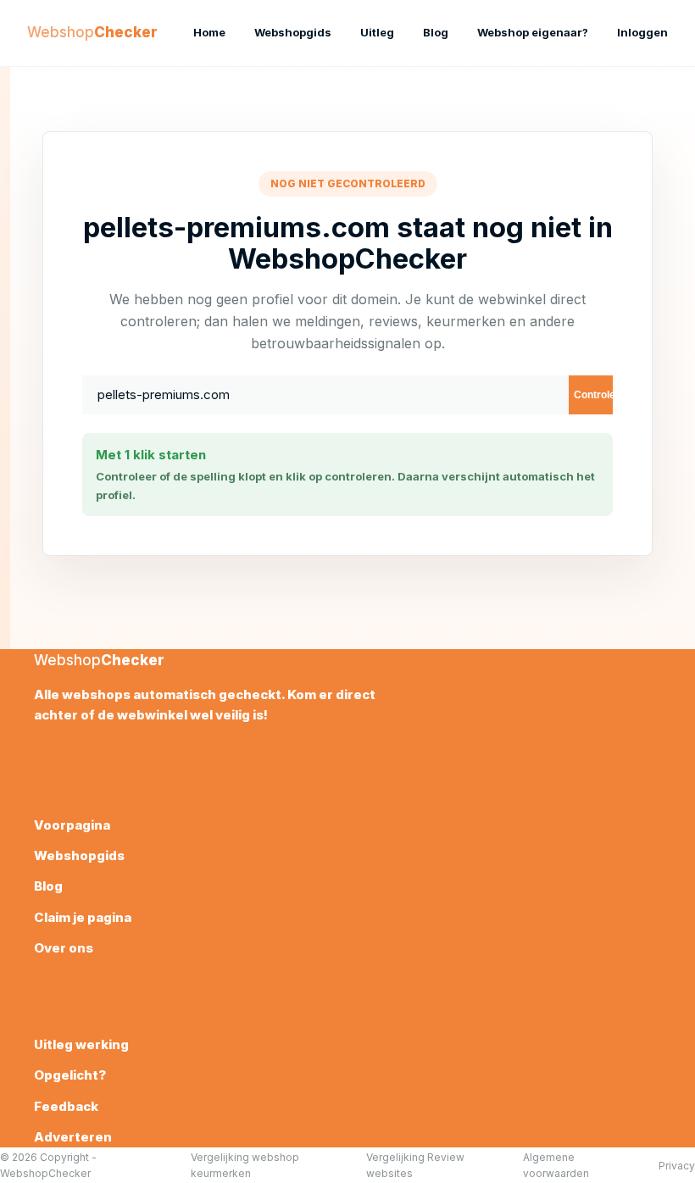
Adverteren (73, 1137)
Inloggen (642, 32)
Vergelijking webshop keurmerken (245, 1165)
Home (209, 32)
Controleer (593, 395)
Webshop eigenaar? (532, 32)
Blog (435, 32)
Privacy (677, 1165)
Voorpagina (72, 825)
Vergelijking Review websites (415, 1165)
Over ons (63, 948)
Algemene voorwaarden (556, 1165)
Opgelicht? (70, 1075)
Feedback (66, 1106)
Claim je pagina (82, 917)
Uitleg (377, 32)
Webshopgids (292, 32)
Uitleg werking (81, 1044)
